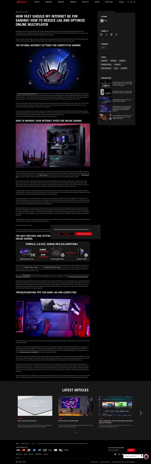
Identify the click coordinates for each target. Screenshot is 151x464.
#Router (113, 60)
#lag (116, 68)
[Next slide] (141, 413)
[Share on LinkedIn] (111, 34)
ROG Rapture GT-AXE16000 (22, 276)
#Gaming (122, 60)
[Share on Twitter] (106, 34)
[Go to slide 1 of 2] (74, 432)
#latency (117, 64)
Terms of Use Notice (105, 462)
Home (25, 454)
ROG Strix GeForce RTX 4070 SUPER (29, 352)
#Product (104, 60)
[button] (131, 450)
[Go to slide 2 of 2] (75, 432)
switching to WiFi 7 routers (31, 267)
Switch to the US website (84, 234)
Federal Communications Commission (27, 93)
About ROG (19, 454)
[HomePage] (17, 444)
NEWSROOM (38, 454)
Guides (103, 47)
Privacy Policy (94, 462)
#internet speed (106, 64)
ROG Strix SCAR (43, 175)
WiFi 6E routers (27, 275)
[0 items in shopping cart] (134, 2)
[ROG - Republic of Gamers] (22, 2)
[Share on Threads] (116, 34)
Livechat (45, 454)
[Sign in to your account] (131, 2)
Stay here (66, 234)
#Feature (124, 68)
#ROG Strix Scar (106, 68)
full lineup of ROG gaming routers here (78, 276)
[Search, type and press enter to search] (128, 2)
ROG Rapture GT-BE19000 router (52, 267)
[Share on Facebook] (101, 34)
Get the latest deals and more (116, 447)
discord (31, 454)
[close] (98, 227)
